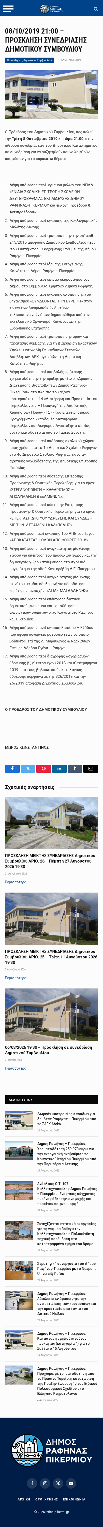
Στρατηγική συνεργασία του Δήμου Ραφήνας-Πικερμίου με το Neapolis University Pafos (66, 1269)
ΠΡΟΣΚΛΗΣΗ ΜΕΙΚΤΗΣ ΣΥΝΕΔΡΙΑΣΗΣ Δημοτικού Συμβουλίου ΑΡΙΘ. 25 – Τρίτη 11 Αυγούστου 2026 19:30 (51, 957)
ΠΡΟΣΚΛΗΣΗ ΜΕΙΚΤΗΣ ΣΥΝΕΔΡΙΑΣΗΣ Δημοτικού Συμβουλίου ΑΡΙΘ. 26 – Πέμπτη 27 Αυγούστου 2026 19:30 (50, 861)
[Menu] (8, 9)
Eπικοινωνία (74, 1499)
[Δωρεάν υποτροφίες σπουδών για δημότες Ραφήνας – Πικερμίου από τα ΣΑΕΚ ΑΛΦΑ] (19, 1120)
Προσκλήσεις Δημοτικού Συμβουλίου (29, 60)
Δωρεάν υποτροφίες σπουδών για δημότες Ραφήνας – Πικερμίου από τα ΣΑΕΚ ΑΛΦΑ (66, 1119)
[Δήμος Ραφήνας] (51, 9)
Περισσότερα (15, 882)
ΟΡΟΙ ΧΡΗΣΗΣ (46, 1499)
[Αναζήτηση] (95, 9)
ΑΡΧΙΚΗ (24, 1499)
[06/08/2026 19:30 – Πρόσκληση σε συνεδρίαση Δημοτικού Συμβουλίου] (51, 1014)
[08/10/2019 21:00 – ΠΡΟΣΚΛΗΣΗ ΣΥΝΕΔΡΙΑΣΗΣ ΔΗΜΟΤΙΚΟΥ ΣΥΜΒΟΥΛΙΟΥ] (51, 118)
